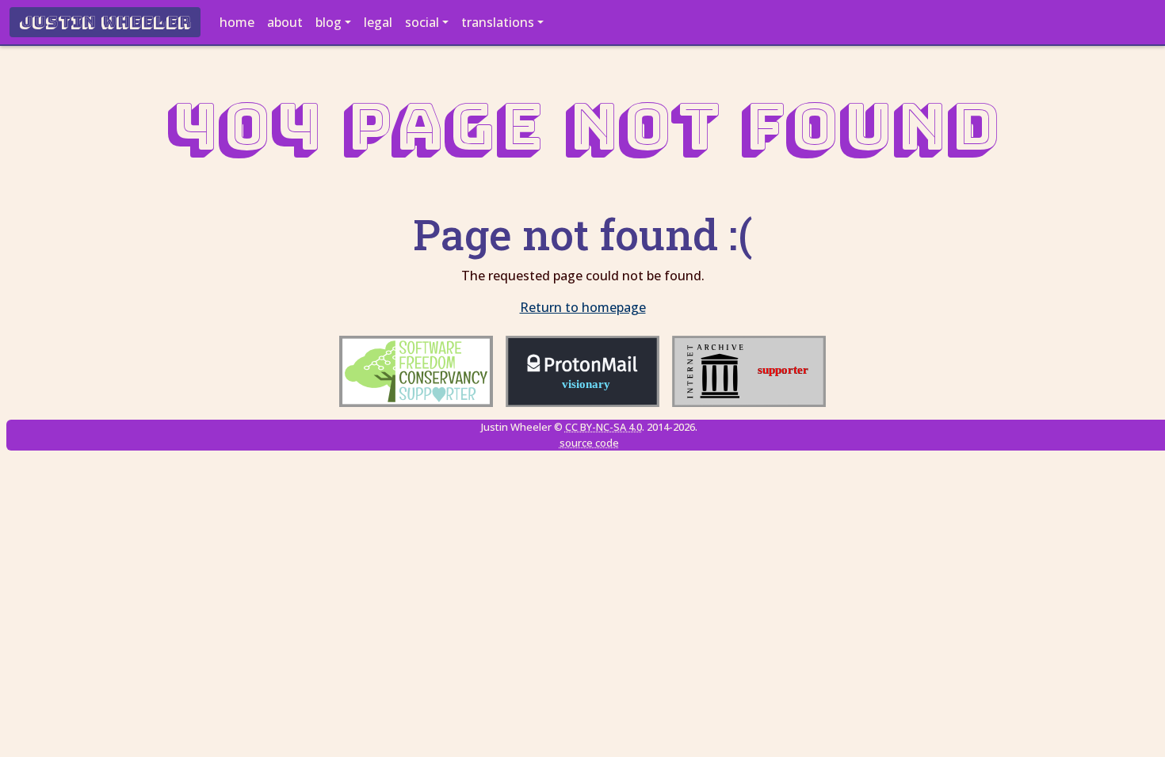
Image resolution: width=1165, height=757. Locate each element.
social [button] (422, 22)
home (237, 22)
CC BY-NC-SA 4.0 (603, 427)
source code (589, 443)
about (285, 22)
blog (328, 22)
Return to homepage (583, 307)
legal (378, 22)
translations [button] (497, 22)
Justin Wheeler (105, 22)
